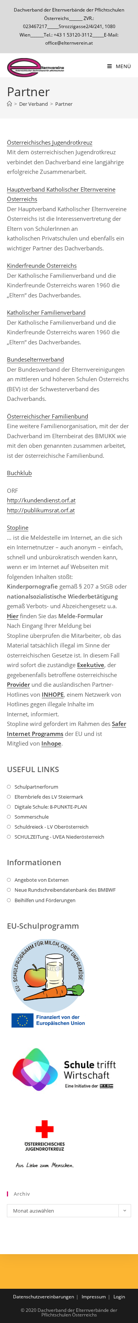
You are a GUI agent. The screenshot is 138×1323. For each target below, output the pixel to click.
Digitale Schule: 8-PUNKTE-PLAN (51, 806)
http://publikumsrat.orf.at (41, 510)
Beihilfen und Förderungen (45, 900)
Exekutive (90, 665)
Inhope (51, 743)
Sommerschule (32, 816)
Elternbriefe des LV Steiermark (49, 796)
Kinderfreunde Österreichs (42, 265)
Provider (18, 684)
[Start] (9, 103)
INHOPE (53, 694)
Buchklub (19, 473)
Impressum (94, 1296)
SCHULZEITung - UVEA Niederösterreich (59, 836)
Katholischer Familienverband (46, 312)
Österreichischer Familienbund (47, 416)
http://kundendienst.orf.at (41, 500)
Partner (63, 103)
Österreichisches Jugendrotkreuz (49, 142)
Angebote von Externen (42, 879)
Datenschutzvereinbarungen (43, 1296)
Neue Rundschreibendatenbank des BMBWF (65, 889)
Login (119, 1296)
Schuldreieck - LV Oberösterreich (52, 826)
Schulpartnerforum (36, 786)
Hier (12, 616)
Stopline (17, 527)
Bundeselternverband (35, 359)
